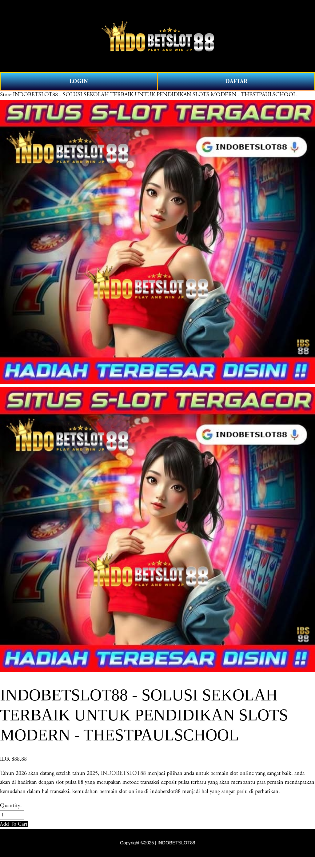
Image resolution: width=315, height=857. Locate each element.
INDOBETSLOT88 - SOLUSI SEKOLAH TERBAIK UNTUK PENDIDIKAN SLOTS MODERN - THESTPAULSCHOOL (154, 94)
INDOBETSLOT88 (123, 773)
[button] (14, 824)
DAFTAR (236, 81)
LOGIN (79, 81)
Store (5, 94)
